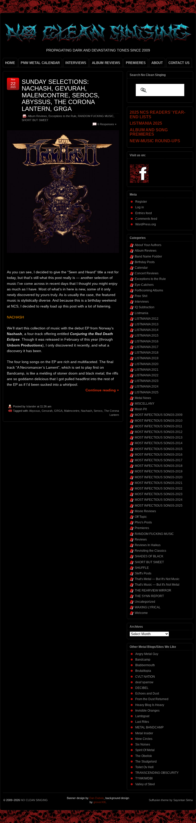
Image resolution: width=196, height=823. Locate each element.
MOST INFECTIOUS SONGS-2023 (158, 494)
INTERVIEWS (75, 63)
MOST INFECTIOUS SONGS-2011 (158, 426)
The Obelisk (143, 756)
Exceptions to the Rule (62, 116)
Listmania (141, 313)
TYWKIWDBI (144, 778)
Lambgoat (142, 716)
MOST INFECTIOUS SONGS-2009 (158, 415)
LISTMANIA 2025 (146, 392)
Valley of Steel (145, 784)
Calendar (141, 267)
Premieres (142, 528)
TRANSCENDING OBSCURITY (157, 773)
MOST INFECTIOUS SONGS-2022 (158, 488)
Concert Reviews (146, 273)
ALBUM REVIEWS (106, 63)
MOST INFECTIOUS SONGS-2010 (158, 420)
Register (141, 201)
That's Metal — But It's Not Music (157, 579)
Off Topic (141, 517)
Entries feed (143, 213)
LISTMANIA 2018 (146, 352)
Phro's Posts (143, 522)
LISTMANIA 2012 (146, 318)
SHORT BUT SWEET (35, 120)
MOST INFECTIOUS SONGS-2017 (158, 460)
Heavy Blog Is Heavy (149, 705)
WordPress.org (145, 224)
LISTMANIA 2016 (146, 341)
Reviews (141, 539)
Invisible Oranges (147, 710)
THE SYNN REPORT (149, 596)
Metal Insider (144, 733)
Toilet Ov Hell (144, 767)
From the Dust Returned (151, 699)
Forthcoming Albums (149, 290)
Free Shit (141, 296)
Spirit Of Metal (145, 750)
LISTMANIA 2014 (146, 330)
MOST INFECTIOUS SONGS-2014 (158, 443)
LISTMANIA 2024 (146, 386)
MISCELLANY (144, 403)
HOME (10, 63)
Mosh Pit (141, 409)
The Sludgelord (146, 761)
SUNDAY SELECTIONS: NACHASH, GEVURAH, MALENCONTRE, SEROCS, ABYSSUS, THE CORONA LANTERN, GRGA (61, 95)
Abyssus (34, 410)
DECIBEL (142, 688)
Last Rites (142, 722)
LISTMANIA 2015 (146, 335)
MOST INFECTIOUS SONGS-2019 (158, 471)
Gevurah (47, 410)
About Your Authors (148, 245)
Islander (31, 406)
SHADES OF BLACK (149, 556)
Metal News (143, 398)
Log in (139, 207)
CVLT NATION (145, 676)
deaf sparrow (144, 682)
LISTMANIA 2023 (146, 381)
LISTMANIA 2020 (146, 364)
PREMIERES (136, 63)
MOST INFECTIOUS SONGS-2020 (158, 477)
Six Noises (142, 744)
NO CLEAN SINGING (34, 800)
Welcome (141, 613)
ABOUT (157, 63)
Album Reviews (37, 116)
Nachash (86, 410)
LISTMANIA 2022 (146, 375)
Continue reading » (102, 390)
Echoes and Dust (147, 693)
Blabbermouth (145, 665)
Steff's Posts (143, 573)
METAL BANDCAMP (149, 727)
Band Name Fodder (148, 256)
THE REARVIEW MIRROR (153, 590)
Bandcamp (142, 659)
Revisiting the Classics (150, 550)
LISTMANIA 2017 (146, 347)
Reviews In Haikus (148, 545)
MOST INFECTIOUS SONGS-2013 (158, 437)
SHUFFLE (142, 568)
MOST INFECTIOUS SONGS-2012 (158, 432)
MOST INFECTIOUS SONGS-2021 (158, 483)
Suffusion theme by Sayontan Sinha (171, 800)
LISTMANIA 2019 (146, 358)
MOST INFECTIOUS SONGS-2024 (158, 499)
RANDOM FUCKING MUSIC (96, 116)
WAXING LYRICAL (148, 607)
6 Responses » (106, 124)
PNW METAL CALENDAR (40, 63)
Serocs (98, 410)
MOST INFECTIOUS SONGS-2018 (158, 466)
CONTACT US (179, 63)
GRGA (58, 410)
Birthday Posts (145, 262)
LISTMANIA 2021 (146, 369)
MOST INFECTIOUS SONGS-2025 (158, 505)
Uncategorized (145, 601)
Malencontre (71, 410)
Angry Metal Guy (146, 654)
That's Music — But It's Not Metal (157, 584)
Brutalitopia (143, 671)
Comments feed (146, 219)
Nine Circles (143, 739)
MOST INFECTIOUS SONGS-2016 (158, 454)
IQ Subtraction (144, 307)
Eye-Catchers (144, 285)
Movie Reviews (145, 511)
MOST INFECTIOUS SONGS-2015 (158, 449)
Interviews (142, 301)
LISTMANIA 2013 (146, 324)
